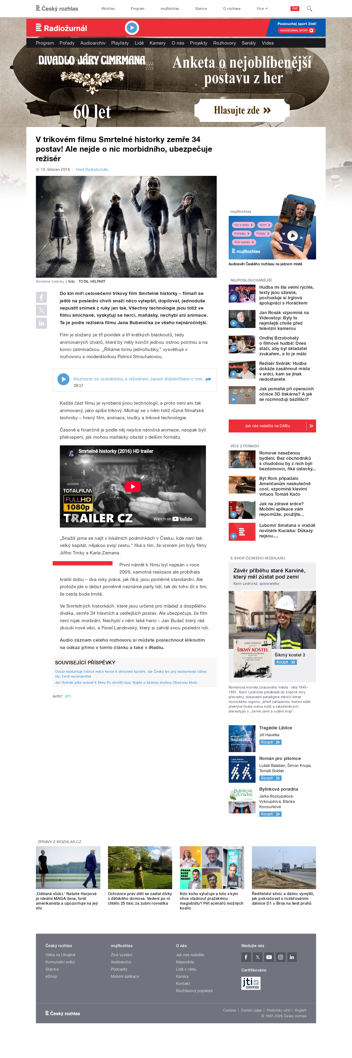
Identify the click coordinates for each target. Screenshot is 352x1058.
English (301, 1010)
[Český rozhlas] (57, 8)
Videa (268, 43)
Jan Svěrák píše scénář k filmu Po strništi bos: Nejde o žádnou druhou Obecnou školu (126, 682)
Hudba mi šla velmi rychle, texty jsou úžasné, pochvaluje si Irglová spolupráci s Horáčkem (286, 295)
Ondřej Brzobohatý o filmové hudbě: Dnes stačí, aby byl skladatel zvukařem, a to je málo (283, 345)
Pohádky (240, 233)
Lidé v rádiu (186, 969)
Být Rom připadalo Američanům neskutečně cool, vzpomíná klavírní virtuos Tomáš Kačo (285, 486)
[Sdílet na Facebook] (41, 297)
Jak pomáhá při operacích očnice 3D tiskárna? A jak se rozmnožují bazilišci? (286, 394)
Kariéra (182, 976)
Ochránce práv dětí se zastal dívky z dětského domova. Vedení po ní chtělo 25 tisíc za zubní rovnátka (140, 898)
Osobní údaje (251, 1010)
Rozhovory (224, 43)
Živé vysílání (242, 242)
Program (137, 9)
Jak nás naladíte (190, 955)
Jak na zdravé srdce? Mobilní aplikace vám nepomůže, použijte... (281, 509)
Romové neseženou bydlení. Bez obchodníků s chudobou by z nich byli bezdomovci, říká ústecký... (287, 460)
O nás (178, 43)
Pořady (67, 43)
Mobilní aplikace (125, 976)
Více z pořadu (245, 446)
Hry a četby (241, 225)
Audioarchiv (92, 43)
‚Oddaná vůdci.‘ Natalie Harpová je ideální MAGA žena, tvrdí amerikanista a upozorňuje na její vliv (67, 900)
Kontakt (183, 983)
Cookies (229, 1010)
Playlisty (120, 43)
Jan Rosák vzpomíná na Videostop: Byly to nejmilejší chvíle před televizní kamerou (284, 320)
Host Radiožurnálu (92, 169)
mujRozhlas (170, 9)
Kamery (158, 43)
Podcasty (119, 969)
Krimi (263, 225)
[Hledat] (309, 8)
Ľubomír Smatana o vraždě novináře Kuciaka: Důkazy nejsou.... (287, 530)
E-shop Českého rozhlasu (258, 558)
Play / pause (63, 379)
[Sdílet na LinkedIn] (41, 323)
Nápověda (185, 962)
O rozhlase (232, 9)
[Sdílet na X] (41, 310)
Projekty (199, 43)
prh (68, 696)
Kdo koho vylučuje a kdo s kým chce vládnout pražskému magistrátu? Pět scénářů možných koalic (212, 900)
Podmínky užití (278, 1010)
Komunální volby (60, 962)
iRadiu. (156, 647)
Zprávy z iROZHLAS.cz (59, 842)
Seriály (249, 43)
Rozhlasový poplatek (194, 991)
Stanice (201, 9)
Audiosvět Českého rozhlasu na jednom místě (265, 264)
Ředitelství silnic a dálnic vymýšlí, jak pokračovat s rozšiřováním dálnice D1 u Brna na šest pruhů (283, 898)
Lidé (139, 43)
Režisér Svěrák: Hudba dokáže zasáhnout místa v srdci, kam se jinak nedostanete (284, 371)
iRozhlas (108, 9)
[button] (208, 380)
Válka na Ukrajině (60, 955)
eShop (51, 976)
